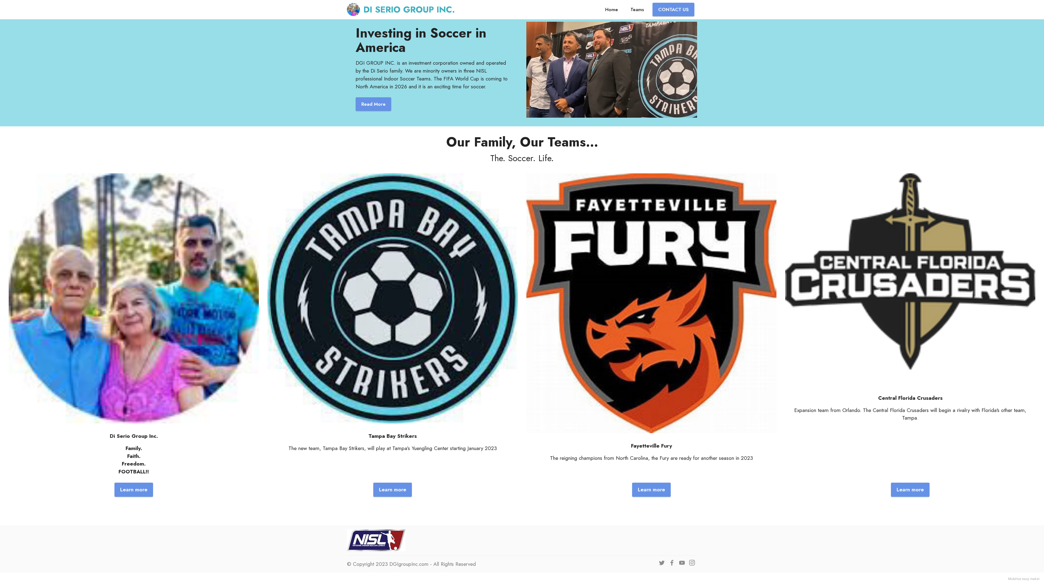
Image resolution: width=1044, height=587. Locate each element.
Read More (373, 104)
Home (611, 9)
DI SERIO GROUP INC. (409, 9)
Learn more (133, 489)
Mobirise (1014, 579)
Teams (637, 9)
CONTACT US (673, 9)
